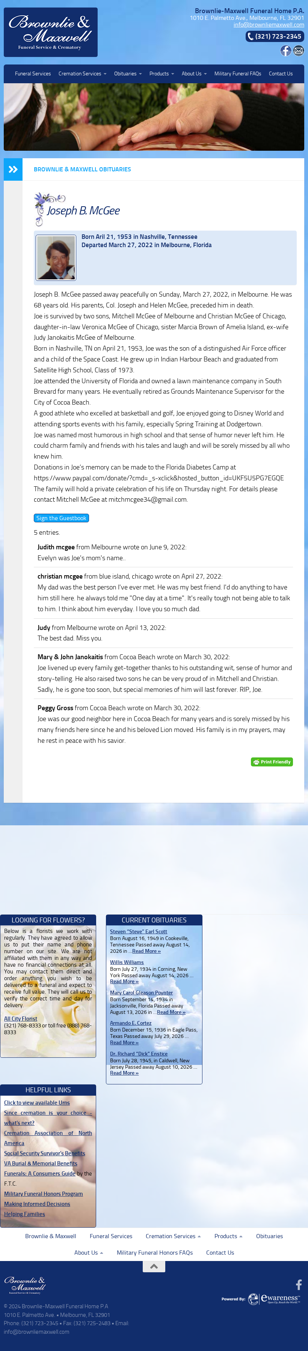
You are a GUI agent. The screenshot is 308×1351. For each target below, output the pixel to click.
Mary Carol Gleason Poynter (141, 993)
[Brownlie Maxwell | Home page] (51, 32)
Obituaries (125, 73)
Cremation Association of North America (48, 1138)
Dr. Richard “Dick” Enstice (139, 1054)
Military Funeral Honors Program (43, 1194)
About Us (192, 73)
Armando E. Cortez (130, 1023)
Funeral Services (33, 73)
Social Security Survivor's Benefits (44, 1153)
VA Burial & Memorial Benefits (40, 1163)
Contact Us (281, 73)
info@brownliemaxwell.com (269, 24)
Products (159, 73)
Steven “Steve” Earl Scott (138, 931)
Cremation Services (80, 73)
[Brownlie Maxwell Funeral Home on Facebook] (285, 54)
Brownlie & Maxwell (50, 1236)
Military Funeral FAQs (237, 73)
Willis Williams (127, 962)
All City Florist (20, 1018)
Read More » (146, 951)
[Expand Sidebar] (13, 169)
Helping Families (24, 1214)
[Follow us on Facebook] (299, 1285)
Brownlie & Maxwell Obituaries (82, 169)
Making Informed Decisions (37, 1204)
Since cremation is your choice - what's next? (48, 1118)
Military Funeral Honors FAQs (155, 1252)
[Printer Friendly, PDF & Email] (272, 762)
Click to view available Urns (37, 1102)
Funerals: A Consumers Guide (39, 1173)
